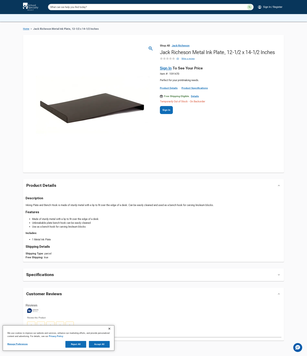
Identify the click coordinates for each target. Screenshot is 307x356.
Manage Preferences (17, 344)
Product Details (169, 88)
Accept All (99, 344)
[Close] (109, 328)
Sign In (166, 68)
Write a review (188, 58)
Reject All (76, 344)
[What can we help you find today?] (249, 7)
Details (195, 96)
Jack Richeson (180, 45)
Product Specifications (194, 88)
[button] (270, 7)
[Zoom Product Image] (150, 48)
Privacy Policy (56, 336)
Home (26, 29)
